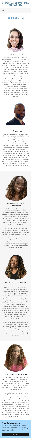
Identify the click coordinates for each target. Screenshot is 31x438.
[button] (3, 10)
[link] (15, 4)
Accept (15, 434)
